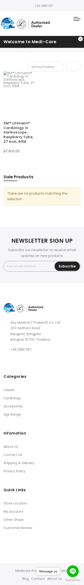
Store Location (15, 503)
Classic (9, 390)
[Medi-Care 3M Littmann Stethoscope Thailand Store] (25, 24)
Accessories (13, 406)
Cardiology (12, 398)
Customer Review (18, 527)
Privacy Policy (14, 471)
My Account (13, 511)
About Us (11, 446)
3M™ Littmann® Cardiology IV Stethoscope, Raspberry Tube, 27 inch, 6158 (18, 132)
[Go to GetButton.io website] (72, 580)
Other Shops (14, 519)
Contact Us (13, 454)
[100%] (21, 147)
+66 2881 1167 (44, 6)
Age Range (12, 414)
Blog (25, 578)
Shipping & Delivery (19, 463)
